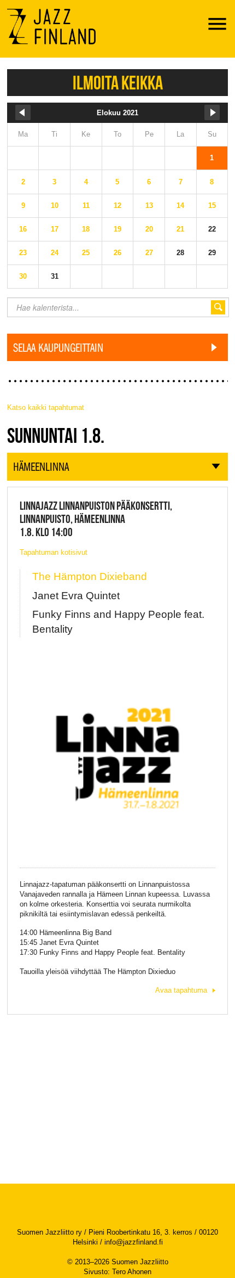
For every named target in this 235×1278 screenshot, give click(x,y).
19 (117, 229)
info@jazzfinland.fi (133, 1242)
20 (149, 229)
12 (117, 205)
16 (23, 229)
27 (149, 253)
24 (54, 253)
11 (86, 205)
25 (86, 253)
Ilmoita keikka (118, 82)
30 (23, 276)
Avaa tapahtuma (181, 990)
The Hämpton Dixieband (89, 576)
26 (117, 253)
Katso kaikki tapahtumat (45, 407)
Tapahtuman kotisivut (53, 552)
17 (54, 229)
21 (180, 229)
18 (86, 229)
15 (212, 205)
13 (149, 205)
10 (54, 205)
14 (180, 205)
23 (23, 253)
